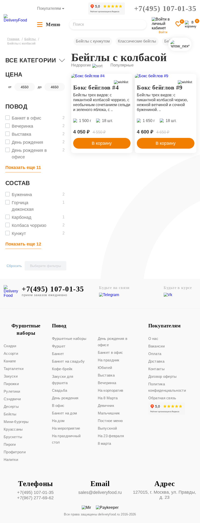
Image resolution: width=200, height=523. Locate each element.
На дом (58, 421)
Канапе (10, 361)
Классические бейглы (137, 41)
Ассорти (11, 353)
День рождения (65, 398)
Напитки (11, 459)
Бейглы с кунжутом (93, 41)
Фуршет (59, 346)
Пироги (10, 444)
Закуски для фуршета (62, 379)
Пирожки (11, 384)
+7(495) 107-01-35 (165, 8)
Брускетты (13, 437)
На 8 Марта (108, 398)
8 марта (104, 443)
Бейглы (10, 414)
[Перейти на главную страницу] (15, 18)
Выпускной (107, 428)
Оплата (154, 354)
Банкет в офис (110, 352)
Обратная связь (162, 398)
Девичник (106, 405)
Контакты (156, 369)
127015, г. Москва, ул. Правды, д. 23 (164, 495)
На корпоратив (110, 390)
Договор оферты (162, 376)
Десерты (11, 406)
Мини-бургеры (16, 422)
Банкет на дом (64, 413)
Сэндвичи (12, 399)
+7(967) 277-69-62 (35, 497)
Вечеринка (107, 383)
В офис (58, 405)
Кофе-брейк (62, 369)
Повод (59, 326)
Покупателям (49, 8)
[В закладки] (178, 24)
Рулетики (12, 391)
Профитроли (15, 452)
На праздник (109, 360)
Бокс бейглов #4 (96, 87)
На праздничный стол (66, 439)
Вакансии (156, 346)
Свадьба (59, 390)
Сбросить (14, 266)
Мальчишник (109, 413)
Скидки (10, 346)
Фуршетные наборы (25, 329)
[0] (190, 24)
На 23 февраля (111, 436)
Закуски (11, 376)
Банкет (58, 354)
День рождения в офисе (113, 341)
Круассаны (13, 429)
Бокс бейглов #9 (160, 87)
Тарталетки (13, 369)
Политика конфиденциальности (167, 387)
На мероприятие (66, 428)
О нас (153, 338)
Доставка (156, 361)
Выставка (106, 375)
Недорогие (81, 65)
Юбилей (105, 368)
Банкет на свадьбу (68, 361)
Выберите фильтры (45, 266)
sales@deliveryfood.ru (100, 492)
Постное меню (110, 421)
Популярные (122, 65)
